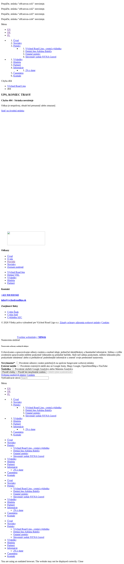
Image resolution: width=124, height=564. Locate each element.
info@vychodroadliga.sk (13, 300)
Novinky (11, 264)
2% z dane (18, 470)
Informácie (12, 467)
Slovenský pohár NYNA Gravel (28, 456)
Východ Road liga (16, 272)
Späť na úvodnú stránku (12, 110)
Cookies (105, 322)
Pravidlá (11, 261)
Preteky (11, 445)
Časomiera (12, 472)
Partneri (11, 283)
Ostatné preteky (20, 453)
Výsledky (11, 277)
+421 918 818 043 (10, 295)
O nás (10, 259)
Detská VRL (13, 275)
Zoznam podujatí (15, 267)
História (11, 280)
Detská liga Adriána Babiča (26, 450)
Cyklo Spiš (12, 314)
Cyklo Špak (13, 312)
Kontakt (11, 475)
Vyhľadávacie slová (10, 378)
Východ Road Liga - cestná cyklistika (31, 448)
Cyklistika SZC (14, 317)
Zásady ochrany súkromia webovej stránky (80, 322)
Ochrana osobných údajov (13, 375)
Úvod (10, 256)
